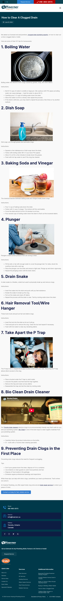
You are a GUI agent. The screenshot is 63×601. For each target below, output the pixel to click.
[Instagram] (9, 534)
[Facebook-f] (4, 534)
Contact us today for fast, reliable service (16, 492)
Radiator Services (23, 588)
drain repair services (46, 485)
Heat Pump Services (24, 585)
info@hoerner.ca (14, 517)
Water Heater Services (25, 582)
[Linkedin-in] (17, 534)
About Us (4, 572)
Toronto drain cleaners (11, 427)
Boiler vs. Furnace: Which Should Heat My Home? (46, 582)
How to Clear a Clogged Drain (46, 588)
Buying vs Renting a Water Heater (47, 585)
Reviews (4, 575)
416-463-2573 (13, 508)
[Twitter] (13, 534)
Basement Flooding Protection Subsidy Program (46, 574)
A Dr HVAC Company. (55, 596)
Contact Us (5, 581)
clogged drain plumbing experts (38, 35)
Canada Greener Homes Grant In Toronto (46, 578)
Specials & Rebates (7, 587)
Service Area (5, 578)
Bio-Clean (22, 429)
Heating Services (23, 579)
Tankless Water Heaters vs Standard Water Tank (45, 592)
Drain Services (22, 573)
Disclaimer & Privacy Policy (38, 596)
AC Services (22, 576)
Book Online (5, 584)
